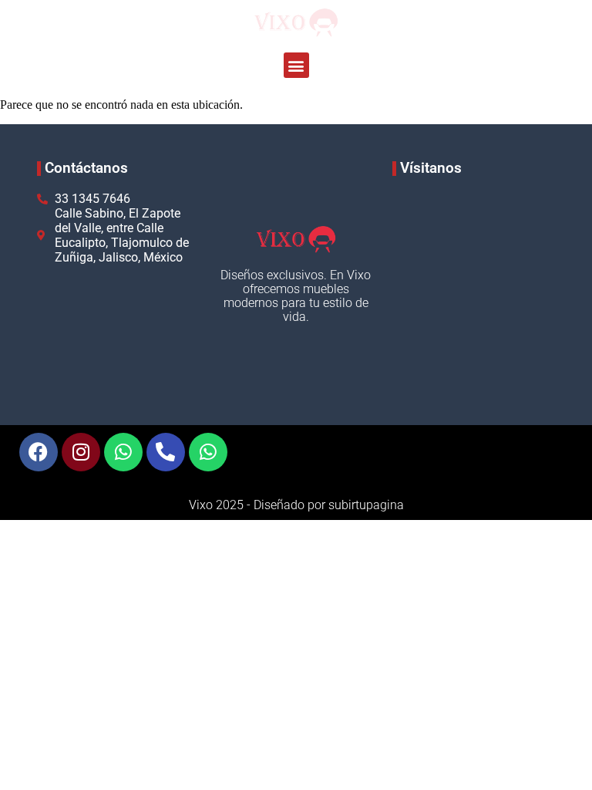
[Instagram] (81, 452)
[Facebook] (38, 452)
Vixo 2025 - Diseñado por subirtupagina (296, 505)
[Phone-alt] (165, 452)
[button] (296, 65)
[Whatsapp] (123, 452)
